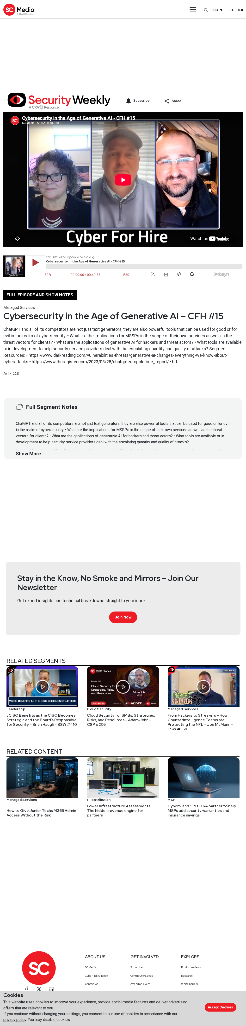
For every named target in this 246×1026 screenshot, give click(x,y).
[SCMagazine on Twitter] (39, 989)
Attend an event (140, 984)
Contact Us (91, 984)
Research (187, 975)
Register (235, 10)
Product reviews (191, 967)
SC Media (91, 967)
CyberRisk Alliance (96, 975)
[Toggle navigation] (193, 9)
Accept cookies (220, 1007)
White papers (189, 984)
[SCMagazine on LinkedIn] (51, 989)
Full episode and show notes (39, 294)
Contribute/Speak (141, 975)
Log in (217, 10)
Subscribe (136, 967)
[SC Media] (18, 9)
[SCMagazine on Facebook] (27, 989)
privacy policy (14, 1019)
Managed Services (19, 307)
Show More (28, 454)
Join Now (123, 617)
